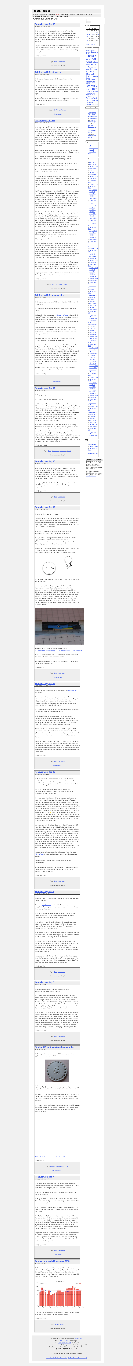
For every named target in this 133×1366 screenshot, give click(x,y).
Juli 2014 (92, 208)
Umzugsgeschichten (45, 120)
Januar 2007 (93, 397)
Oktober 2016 (93, 184)
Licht (66, 1166)
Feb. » (93, 44)
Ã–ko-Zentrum (46, 905)
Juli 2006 (92, 414)
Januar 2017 (93, 178)
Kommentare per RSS (64, 1343)
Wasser (89, 98)
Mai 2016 (92, 196)
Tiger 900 (88, 93)
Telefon (58, 110)
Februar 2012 (93, 260)
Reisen (88, 78)
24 (87, 40)
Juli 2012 (92, 254)
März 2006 (92, 422)
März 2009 (92, 334)
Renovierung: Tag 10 (45, 772)
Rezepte (72, 14)
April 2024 (92, 162)
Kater (91, 67)
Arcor (88, 50)
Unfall (69, 451)
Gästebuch (36, 16)
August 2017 (93, 174)
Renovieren (61, 62)
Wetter (89, 100)
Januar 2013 (93, 239)
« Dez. (88, 44)
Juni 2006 (92, 416)
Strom (62, 1324)
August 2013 (93, 231)
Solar (87, 89)
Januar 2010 (93, 309)
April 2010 (92, 303)
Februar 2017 (93, 176)
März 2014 (92, 216)
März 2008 (92, 364)
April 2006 (92, 420)
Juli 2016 (92, 192)
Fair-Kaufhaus (72, 690)
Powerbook (95, 76)
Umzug (63, 110)
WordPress (78, 1338)
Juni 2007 (92, 387)
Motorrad (89, 74)
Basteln (52, 1166)
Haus (55, 62)
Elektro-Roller (92, 116)
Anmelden (92, 444)
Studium (89, 91)
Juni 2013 (92, 233)
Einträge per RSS (64, 1341)
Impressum (59, 16)
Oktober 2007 (93, 377)
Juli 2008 (92, 355)
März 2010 (92, 305)
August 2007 (93, 383)
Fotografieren (60, 1166)
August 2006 (93, 412)
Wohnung (89, 102)
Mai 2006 (92, 418)
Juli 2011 (92, 270)
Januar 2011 (93, 280)
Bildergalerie (45, 16)
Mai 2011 (92, 274)
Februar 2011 (93, 278)
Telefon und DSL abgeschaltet (50, 295)
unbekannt (63, 451)
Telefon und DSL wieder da (48, 72)
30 (98, 40)
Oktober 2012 (93, 248)
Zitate (96, 104)
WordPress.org (93, 453)
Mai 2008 (92, 359)
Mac (92, 71)
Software (91, 85)
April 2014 (92, 214)
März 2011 (92, 276)
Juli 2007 (92, 385)
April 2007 (92, 391)
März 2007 (92, 393)
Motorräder (64, 14)
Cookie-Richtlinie (91, 476)
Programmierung (82, 14)
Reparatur (90, 82)
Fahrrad (88, 59)
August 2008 (93, 353)
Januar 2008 (93, 368)
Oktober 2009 (93, 318)
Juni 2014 (92, 210)
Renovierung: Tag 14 (45, 388)
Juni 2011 (92, 272)
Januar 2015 (93, 206)
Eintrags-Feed (93, 446)
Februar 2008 (93, 366)
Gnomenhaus (93, 148)
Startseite (51, 14)
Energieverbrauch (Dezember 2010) (52, 1261)
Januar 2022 (93, 168)
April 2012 (92, 256)
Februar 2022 (93, 166)
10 (87, 36)
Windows (95, 100)
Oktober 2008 (93, 348)
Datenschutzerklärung (40, 14)
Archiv (66, 16)
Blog (57, 14)
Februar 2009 (93, 336)
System (95, 91)
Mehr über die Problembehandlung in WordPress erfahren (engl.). (66, 1358)
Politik (88, 76)
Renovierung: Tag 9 (44, 891)
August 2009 (93, 324)
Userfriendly (95, 94)
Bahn (91, 50)
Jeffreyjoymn (93, 118)
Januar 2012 (93, 262)
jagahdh (91, 150)
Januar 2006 (93, 426)
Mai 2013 (92, 235)
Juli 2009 (92, 326)
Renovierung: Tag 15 (45, 24)
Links (52, 16)
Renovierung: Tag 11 (45, 683)
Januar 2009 (93, 338)
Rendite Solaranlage (92, 120)
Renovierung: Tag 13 (45, 461)
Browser (88, 52)
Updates (89, 94)
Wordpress (90, 104)
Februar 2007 (93, 395)
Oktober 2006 (93, 406)
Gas (88, 61)
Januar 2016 (93, 198)
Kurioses (93, 69)
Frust (93, 59)
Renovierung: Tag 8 (44, 982)
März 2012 (92, 258)
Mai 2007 (92, 389)
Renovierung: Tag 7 (44, 1177)
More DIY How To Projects (62, 1156)
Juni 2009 (92, 328)
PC (94, 74)
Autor (90, 14)
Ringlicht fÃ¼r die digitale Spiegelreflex (54, 1047)
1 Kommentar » (57, 114)
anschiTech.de (42, 10)
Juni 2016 (92, 194)
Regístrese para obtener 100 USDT (92, 113)
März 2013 (92, 237)
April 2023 (92, 164)
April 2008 (92, 362)
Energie (57, 1324)
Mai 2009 (92, 330)
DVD (87, 53)
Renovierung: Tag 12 (45, 507)
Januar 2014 (93, 218)
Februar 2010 (93, 307)
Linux (87, 72)
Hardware (94, 62)
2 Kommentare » (57, 382)
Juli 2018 (92, 170)
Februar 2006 (93, 424)
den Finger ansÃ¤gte (61, 315)
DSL (53, 110)
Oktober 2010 (93, 289)
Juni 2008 (92, 357)
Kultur (88, 69)
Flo (90, 146)
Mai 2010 (92, 301)
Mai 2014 (92, 212)
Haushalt (93, 64)
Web (95, 98)
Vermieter (89, 96)
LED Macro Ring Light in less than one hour (45, 1156)
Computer (94, 52)
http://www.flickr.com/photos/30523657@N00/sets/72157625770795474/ (59, 650)
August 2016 (93, 190)
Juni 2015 (92, 203)
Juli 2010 (92, 297)
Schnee (88, 83)
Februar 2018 (93, 172)
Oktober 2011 (93, 268)
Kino (95, 67)
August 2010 (93, 295)
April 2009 (92, 332)
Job (88, 66)
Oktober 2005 (93, 435)
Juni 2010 (92, 299)
